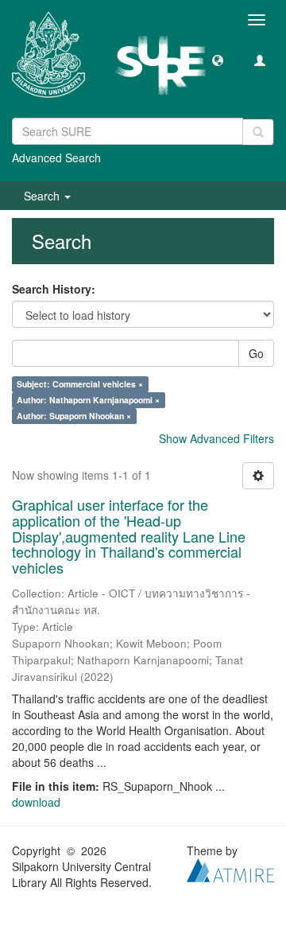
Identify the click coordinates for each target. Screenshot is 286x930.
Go (256, 353)
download (36, 802)
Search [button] (43, 196)
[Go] (258, 132)
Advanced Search (56, 157)
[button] (217, 59)
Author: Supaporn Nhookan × (74, 416)
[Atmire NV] (230, 869)
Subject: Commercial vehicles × (80, 384)
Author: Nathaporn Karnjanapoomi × (88, 400)
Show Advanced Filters (216, 438)
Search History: (53, 289)
